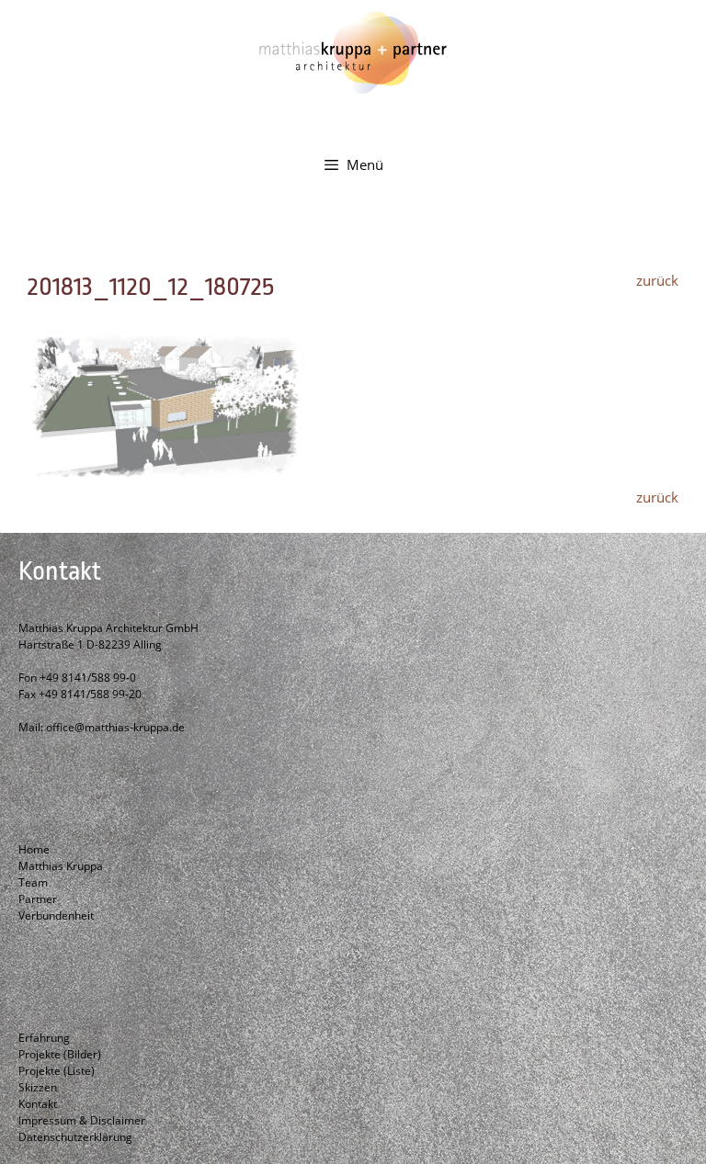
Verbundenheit (56, 915)
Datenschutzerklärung (75, 1137)
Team (33, 882)
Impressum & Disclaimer (81, 1120)
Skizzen (37, 1087)
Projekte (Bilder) (59, 1054)
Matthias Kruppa (60, 866)
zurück (657, 280)
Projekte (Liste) (56, 1071)
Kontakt (37, 1104)
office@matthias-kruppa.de (115, 727)
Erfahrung (44, 1037)
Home (34, 849)
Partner (37, 899)
